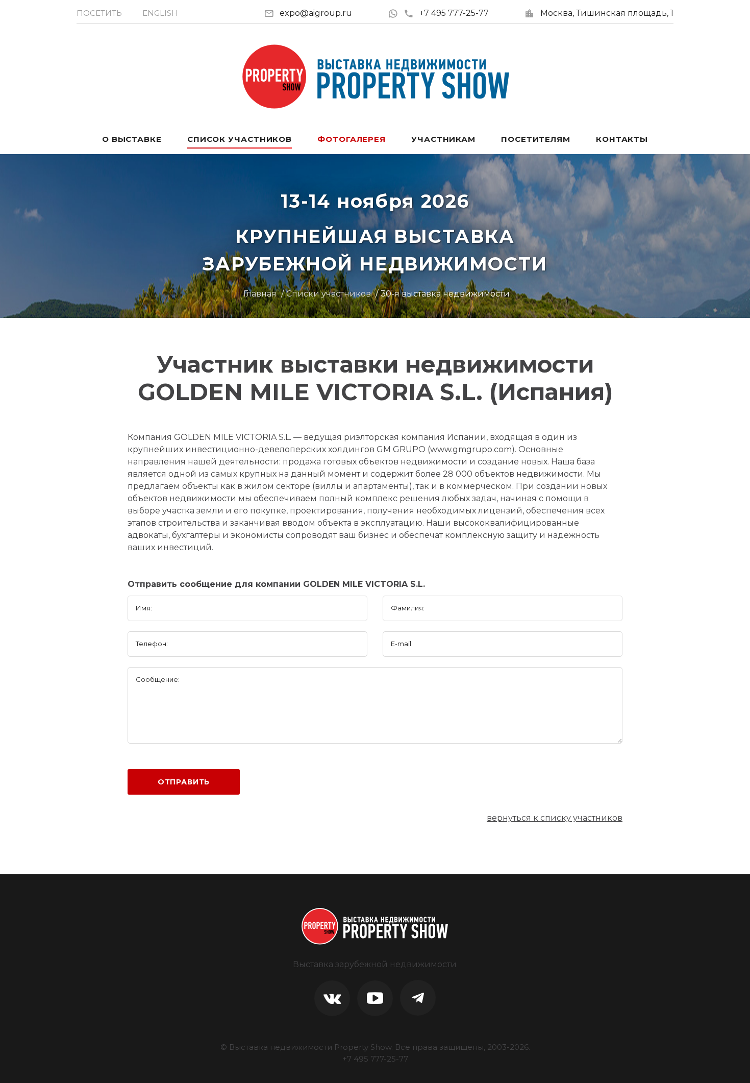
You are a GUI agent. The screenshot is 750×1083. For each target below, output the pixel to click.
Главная (260, 294)
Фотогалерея (351, 139)
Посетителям (535, 139)
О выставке (132, 139)
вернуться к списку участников (554, 818)
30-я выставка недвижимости (445, 294)
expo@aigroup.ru (316, 13)
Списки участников (328, 294)
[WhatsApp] (396, 13)
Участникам (443, 139)
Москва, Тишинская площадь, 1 (606, 13)
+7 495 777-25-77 (454, 13)
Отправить (184, 781)
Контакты (622, 139)
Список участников (239, 139)
